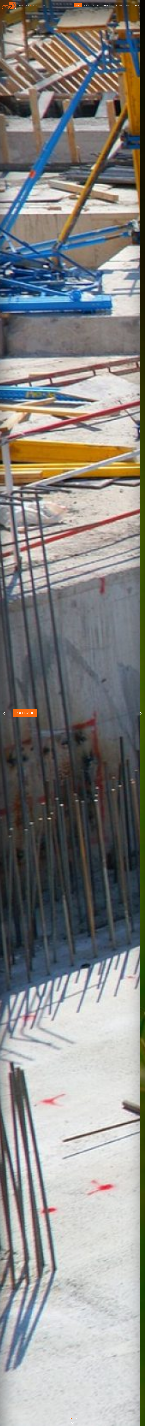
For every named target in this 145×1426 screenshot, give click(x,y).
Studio (86, 5)
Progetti (119, 5)
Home (78, 5)
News (128, 5)
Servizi (96, 5)
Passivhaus (107, 5)
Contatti (137, 5)
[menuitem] (78, 6)
